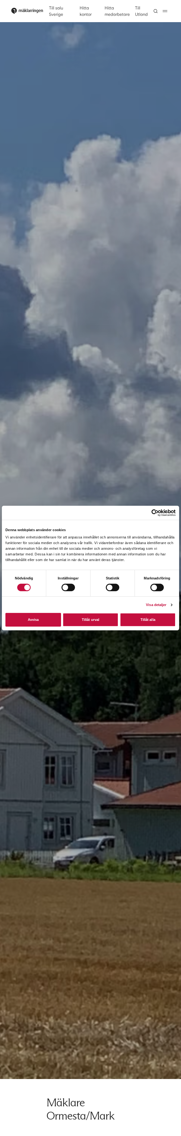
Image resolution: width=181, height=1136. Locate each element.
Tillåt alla (147, 620)
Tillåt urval (90, 620)
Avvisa (33, 620)
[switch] (68, 587)
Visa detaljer (156, 605)
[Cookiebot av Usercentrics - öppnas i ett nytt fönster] (155, 512)
